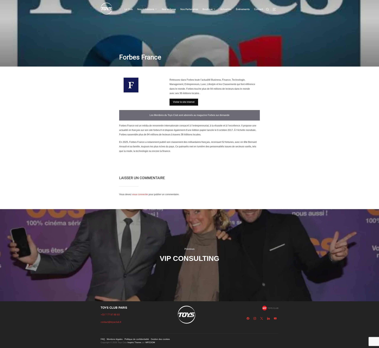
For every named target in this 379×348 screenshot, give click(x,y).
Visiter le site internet (184, 102)
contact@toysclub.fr (111, 322)
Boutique (208, 9)
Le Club (129, 9)
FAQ (103, 339)
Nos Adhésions (145, 9)
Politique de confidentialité (137, 339)
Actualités (225, 9)
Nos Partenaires (189, 9)
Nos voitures (169, 9)
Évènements (243, 9)
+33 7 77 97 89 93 (110, 314)
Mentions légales (115, 339)
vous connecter (140, 194)
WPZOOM (150, 342)
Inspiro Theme (134, 342)
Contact (258, 9)
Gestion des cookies (160, 339)
